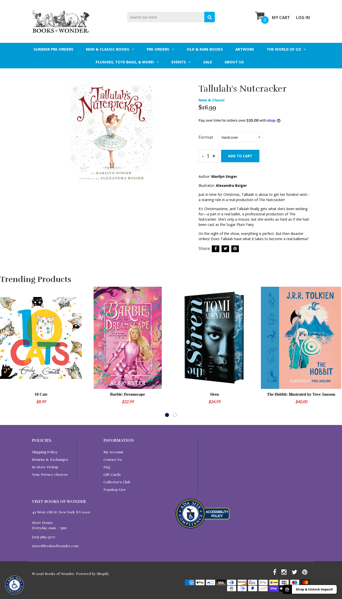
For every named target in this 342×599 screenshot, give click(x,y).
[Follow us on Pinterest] (235, 248)
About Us (234, 61)
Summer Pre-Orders (53, 49)
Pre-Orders (158, 49)
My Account (113, 452)
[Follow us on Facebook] (215, 248)
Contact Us (112, 460)
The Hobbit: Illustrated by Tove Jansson (301, 394)
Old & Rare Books (205, 49)
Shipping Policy (44, 452)
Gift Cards (112, 475)
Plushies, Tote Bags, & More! (125, 61)
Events (179, 61)
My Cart (281, 17)
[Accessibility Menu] (14, 585)
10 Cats (41, 394)
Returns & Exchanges (50, 460)
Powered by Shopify (92, 574)
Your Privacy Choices (50, 475)
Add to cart (240, 156)
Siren (214, 394)
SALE (207, 61)
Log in (303, 17)
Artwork (244, 49)
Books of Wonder (59, 574)
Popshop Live (114, 490)
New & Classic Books (107, 49)
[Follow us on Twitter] (225, 248)
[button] (167, 415)
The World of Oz (284, 49)
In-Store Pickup (45, 467)
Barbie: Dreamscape (127, 394)
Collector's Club (116, 482)
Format (206, 137)
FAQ (106, 467)
